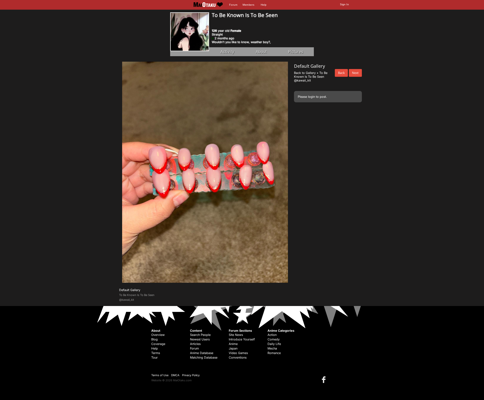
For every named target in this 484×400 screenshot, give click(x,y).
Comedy (274, 339)
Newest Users (200, 339)
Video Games (238, 353)
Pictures (295, 51)
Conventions (238, 357)
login (311, 97)
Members (248, 4)
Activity (227, 51)
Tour (154, 357)
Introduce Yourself (242, 339)
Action (272, 335)
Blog (154, 339)
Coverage (158, 344)
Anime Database (201, 353)
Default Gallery (129, 290)
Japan (233, 348)
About (261, 51)
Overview (158, 335)
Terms (155, 353)
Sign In (344, 4)
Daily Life (274, 344)
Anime (233, 344)
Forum (233, 4)
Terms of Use (159, 375)
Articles (195, 344)
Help (264, 4)
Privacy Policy (191, 375)
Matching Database (203, 357)
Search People (200, 335)
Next (355, 73)
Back (341, 73)
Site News (236, 335)
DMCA (175, 375)
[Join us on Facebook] (324, 379)
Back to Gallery (305, 73)
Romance (274, 353)
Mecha (272, 348)
